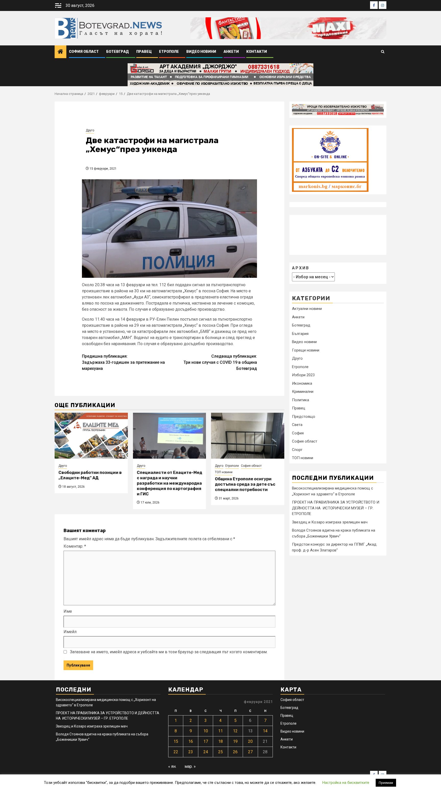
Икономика (302, 383)
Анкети (231, 51)
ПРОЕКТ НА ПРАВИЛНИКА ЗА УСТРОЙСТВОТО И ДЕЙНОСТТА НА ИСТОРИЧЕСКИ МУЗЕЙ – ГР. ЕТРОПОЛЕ (335, 508)
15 (176, 741)
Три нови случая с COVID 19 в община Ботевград (220, 362)
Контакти (256, 51)
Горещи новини (305, 350)
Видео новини (201, 51)
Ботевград (117, 51)
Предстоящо (303, 416)
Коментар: (75, 546)
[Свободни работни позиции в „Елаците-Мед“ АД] (91, 436)
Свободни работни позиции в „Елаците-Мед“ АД (90, 475)
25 (220, 751)
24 (205, 751)
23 (190, 751)
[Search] (382, 52)
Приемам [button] (386, 783)
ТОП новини (223, 472)
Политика (300, 400)
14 (265, 731)
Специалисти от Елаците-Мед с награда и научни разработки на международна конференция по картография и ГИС (169, 483)
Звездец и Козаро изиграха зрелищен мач (330, 522)
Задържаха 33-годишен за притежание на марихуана (123, 362)
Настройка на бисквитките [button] (345, 782)
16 (190, 741)
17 (205, 741)
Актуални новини (307, 309)
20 (250, 741)
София (298, 433)
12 (235, 731)
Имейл (70, 631)
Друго (90, 130)
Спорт (297, 449)
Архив (300, 268)
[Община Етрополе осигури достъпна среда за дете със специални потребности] (247, 436)
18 (220, 741)
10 (205, 731)
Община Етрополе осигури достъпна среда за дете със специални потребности (245, 484)
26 (235, 751)
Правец (144, 51)
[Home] (60, 52)
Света (297, 425)
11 (220, 731)
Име (68, 611)
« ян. (172, 766)
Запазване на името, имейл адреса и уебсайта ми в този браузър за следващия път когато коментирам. (168, 651)
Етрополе (169, 51)
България (300, 333)
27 (250, 751)
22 (176, 751)
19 (235, 741)
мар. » (190, 766)
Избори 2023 (303, 375)
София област (84, 51)
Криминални (302, 392)
